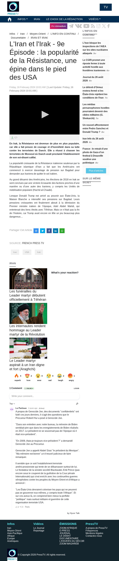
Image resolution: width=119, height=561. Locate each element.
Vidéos (38, 523)
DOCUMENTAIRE (69, 538)
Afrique (11, 536)
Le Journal (38, 528)
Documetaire (18, 37)
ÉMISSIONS (15, 26)
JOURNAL (65, 533)
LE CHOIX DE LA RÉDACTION (64, 19)
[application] (44, 114)
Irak (39, 252)
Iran (15, 252)
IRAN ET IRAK (39, 37)
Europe (11, 538)
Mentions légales (94, 533)
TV (106, 7)
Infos (11, 523)
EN (101, 32)
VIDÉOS (94, 19)
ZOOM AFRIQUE (68, 528)
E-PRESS (64, 530)
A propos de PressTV (97, 528)
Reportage (38, 530)
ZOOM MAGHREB (69, 543)
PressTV (92, 523)
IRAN (37, 19)
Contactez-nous (94, 536)
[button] (44, 114)
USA (27, 252)
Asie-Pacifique (14, 533)
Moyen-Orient (14, 530)
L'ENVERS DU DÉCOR (71, 541)
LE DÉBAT (65, 536)
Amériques (12, 541)
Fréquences (92, 530)
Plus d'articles (96, 170)
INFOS (22, 19)
